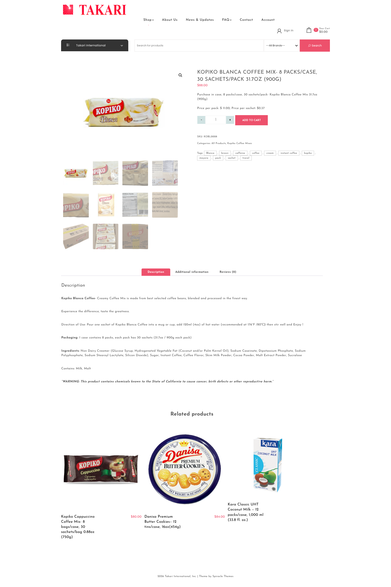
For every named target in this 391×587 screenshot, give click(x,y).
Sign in (288, 30)
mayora (203, 158)
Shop (147, 20)
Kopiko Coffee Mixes (239, 143)
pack (218, 158)
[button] (134, 19)
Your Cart (324, 28)
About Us (170, 20)
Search (316, 46)
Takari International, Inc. (181, 576)
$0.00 (323, 32)
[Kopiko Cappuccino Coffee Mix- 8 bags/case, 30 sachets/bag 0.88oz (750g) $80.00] (101, 469)
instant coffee (289, 153)
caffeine (240, 153)
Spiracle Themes (222, 576)
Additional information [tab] (192, 272)
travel (246, 158)
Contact (246, 20)
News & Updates (200, 20)
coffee (255, 153)
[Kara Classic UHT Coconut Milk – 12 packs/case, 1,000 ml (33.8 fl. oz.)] (268, 463)
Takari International (90, 45)
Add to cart (251, 120)
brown (224, 153)
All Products (218, 143)
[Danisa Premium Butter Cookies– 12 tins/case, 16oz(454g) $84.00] (184, 469)
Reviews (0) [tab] (228, 272)
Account (268, 20)
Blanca (210, 153)
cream (269, 153)
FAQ (226, 20)
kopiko (308, 153)
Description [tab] (156, 272)
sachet (232, 158)
